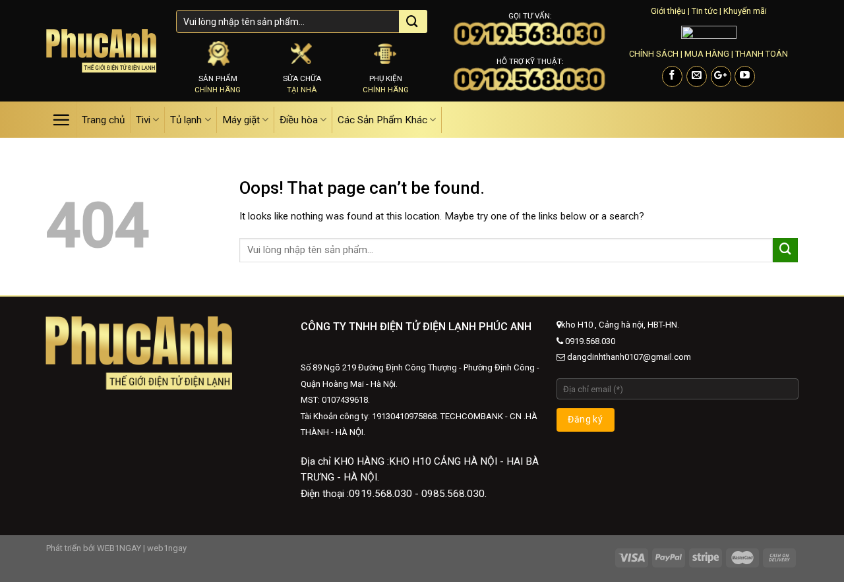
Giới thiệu (668, 11)
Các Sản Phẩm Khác (382, 120)
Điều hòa (299, 120)
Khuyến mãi (745, 11)
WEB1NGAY (119, 548)
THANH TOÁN (761, 54)
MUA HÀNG (706, 54)
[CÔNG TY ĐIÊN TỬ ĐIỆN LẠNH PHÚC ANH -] (101, 50)
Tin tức (704, 11)
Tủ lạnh (186, 120)
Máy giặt (241, 120)
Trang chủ (103, 120)
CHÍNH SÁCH (653, 54)
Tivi (143, 120)
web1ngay (167, 548)
